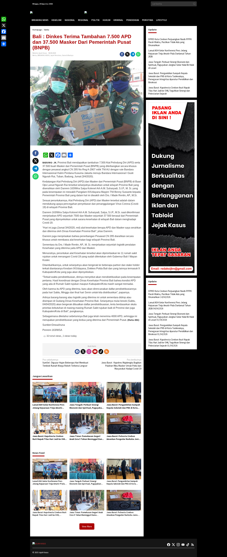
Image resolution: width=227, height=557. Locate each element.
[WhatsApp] (4, 19)
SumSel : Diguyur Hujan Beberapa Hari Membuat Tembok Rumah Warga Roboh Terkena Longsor (65, 362)
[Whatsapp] (138, 54)
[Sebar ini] (122, 54)
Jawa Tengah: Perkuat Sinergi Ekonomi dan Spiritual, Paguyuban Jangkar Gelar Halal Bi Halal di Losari (86, 406)
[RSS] (106, 351)
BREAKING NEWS (44, 55)
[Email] (4, 38)
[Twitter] (83, 351)
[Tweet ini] (127, 54)
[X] (4, 25)
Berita (34, 55)
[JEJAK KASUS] (38, 12)
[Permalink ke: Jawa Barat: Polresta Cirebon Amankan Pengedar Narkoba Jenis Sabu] (124, 423)
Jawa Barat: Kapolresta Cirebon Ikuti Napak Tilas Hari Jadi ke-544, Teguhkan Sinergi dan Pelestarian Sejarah (49, 438)
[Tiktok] (101, 351)
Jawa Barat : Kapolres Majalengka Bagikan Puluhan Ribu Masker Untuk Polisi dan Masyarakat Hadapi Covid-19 (121, 364)
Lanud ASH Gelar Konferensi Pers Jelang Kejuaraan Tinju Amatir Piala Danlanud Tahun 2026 (48, 406)
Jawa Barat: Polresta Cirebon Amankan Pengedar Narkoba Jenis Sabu (123, 438)
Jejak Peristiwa (55, 55)
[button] (194, 3)
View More (87, 526)
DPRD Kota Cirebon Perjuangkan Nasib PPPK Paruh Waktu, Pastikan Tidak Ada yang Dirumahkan (170, 42)
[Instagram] (88, 351)
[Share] (4, 44)
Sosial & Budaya (67, 55)
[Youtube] (95, 351)
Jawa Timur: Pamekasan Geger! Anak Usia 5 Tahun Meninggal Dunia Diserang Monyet (86, 438)
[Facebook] (77, 351)
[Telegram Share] (132, 54)
